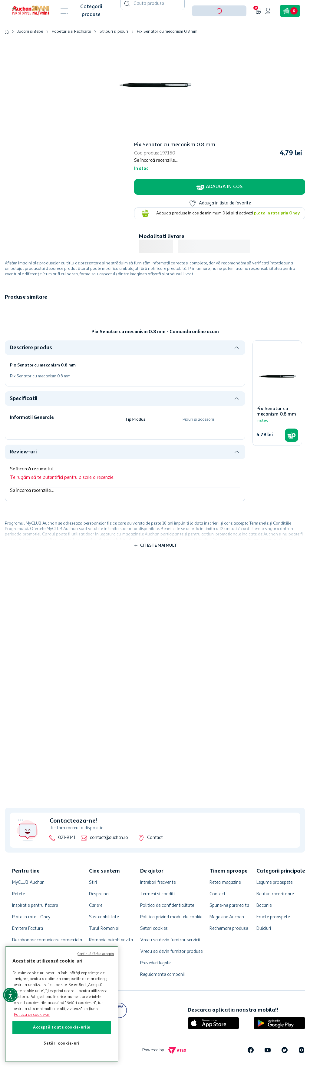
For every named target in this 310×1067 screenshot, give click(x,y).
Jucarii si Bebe (30, 50)
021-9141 (66, 838)
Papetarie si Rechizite (71, 50)
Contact (155, 838)
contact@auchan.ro (109, 838)
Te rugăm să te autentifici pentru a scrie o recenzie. (62, 496)
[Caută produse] (127, 22)
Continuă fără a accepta (96, 954)
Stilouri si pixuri (114, 50)
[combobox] (152, 30)
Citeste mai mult (158, 564)
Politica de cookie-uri (32, 1015)
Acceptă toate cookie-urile (61, 1027)
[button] (219, 30)
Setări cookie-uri (61, 1043)
